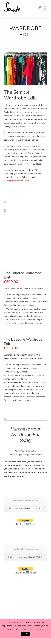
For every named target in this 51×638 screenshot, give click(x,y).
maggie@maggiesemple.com (29, 454)
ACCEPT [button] (25, 633)
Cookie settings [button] (36, 629)
